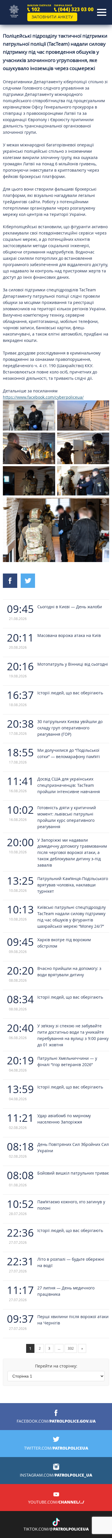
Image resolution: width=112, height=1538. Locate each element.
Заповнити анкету (52, 17)
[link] (43, 397)
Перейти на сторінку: (56, 1366)
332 (71, 1348)
